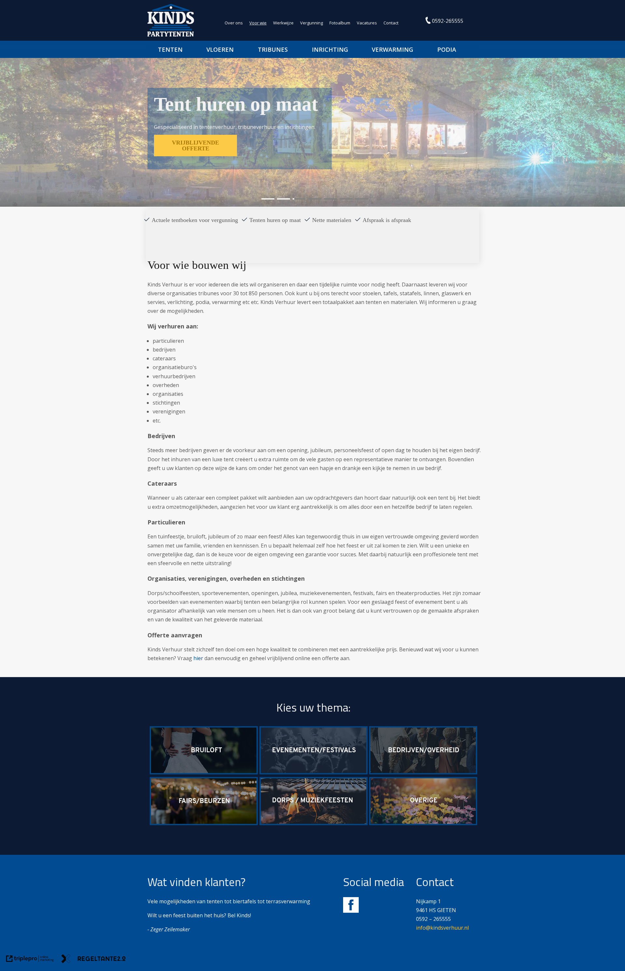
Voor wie (258, 23)
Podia (446, 49)
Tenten (170, 49)
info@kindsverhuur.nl (442, 927)
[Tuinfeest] (423, 823)
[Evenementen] (313, 772)
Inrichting (330, 49)
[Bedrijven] (423, 772)
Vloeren (220, 49)
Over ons (234, 23)
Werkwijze (283, 23)
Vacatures (367, 23)
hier (198, 658)
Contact (390, 23)
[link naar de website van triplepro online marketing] (30, 960)
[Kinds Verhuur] (170, 34)
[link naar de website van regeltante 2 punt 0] (93, 960)
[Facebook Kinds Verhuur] (351, 910)
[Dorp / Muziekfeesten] (313, 823)
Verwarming (392, 49)
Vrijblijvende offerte (195, 145)
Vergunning (311, 23)
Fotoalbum (339, 23)
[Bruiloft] (204, 772)
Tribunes (273, 49)
